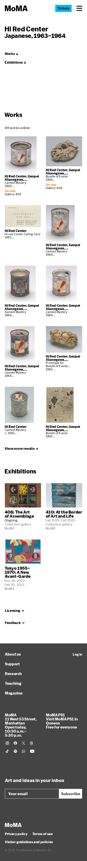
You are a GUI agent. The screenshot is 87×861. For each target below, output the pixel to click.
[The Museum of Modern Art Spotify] (15, 751)
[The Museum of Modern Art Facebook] (15, 743)
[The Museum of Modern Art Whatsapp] (23, 751)
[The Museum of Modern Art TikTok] (7, 751)
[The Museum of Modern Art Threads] (31, 743)
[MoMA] (13, 825)
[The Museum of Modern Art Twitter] (23, 743)
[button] (79, 8)
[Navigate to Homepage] (16, 8)
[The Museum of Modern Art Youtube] (32, 751)
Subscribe (70, 794)
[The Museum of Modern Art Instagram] (7, 743)
